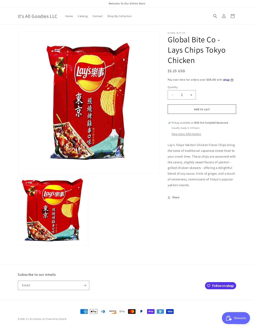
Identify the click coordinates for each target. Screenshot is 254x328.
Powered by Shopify (56, 318)
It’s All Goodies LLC (36, 318)
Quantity (173, 87)
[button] (215, 16)
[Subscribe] (84, 285)
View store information (186, 134)
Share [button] (176, 197)
